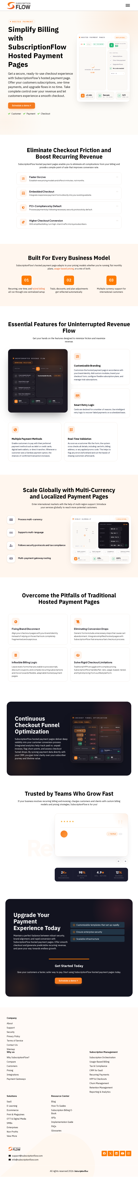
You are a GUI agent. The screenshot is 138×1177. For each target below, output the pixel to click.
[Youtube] (122, 1153)
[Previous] (118, 861)
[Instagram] (128, 1153)
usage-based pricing (64, 268)
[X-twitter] (110, 1153)
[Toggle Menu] (128, 5)
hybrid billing (38, 288)
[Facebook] (104, 1153)
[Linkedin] (116, 1153)
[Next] (125, 861)
